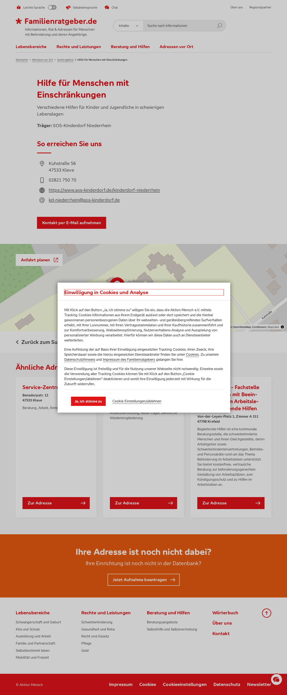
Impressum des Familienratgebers (129, 359)
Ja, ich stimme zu (88, 401)
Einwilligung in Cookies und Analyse (106, 292)
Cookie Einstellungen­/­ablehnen (136, 401)
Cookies (192, 354)
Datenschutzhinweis (79, 359)
